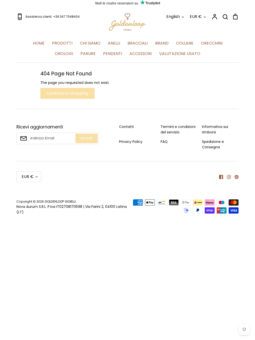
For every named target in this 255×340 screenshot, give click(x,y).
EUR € (196, 16)
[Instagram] (227, 176)
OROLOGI (64, 54)
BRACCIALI (138, 43)
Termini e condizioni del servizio (178, 129)
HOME (39, 43)
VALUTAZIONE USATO (179, 54)
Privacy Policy (130, 141)
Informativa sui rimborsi (215, 129)
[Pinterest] (235, 176)
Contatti (126, 126)
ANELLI (114, 43)
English (173, 16)
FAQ (164, 141)
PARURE (88, 54)
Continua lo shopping (67, 93)
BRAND (162, 43)
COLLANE (184, 43)
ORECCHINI (211, 43)
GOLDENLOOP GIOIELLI (60, 201)
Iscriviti (86, 138)
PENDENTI (112, 54)
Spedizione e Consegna (213, 144)
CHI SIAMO (90, 43)
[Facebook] (219, 176)
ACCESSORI (140, 54)
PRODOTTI (62, 43)
